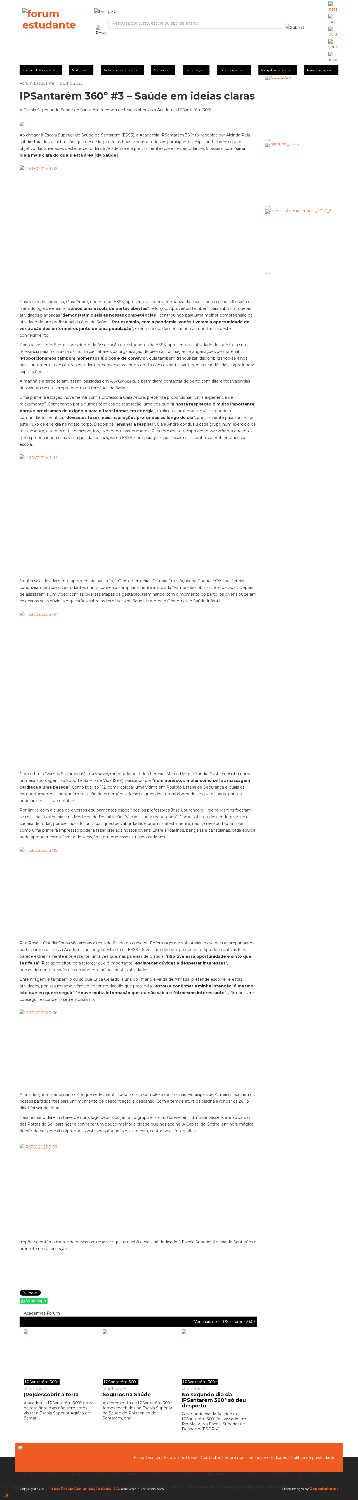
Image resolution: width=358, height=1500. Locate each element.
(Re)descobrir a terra (51, 1394)
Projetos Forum (275, 70)
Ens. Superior (232, 70)
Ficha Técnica (147, 1457)
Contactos (211, 1457)
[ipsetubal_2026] (302, 173)
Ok (6, 1495)
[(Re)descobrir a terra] (61, 1357)
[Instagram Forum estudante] (332, 7)
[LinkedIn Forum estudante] (332, 57)
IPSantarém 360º (238, 1321)
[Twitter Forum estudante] (332, 32)
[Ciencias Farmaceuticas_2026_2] (302, 240)
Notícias (79, 70)
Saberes (161, 70)
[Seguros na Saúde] (138, 1357)
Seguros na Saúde (127, 1394)
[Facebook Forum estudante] (332, 19)
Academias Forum (120, 70)
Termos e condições (267, 1457)
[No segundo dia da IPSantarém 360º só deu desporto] (217, 1357)
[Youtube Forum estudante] (332, 44)
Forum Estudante (38, 70)
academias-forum (41, 1313)
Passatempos (319, 70)
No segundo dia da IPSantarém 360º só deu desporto (214, 1400)
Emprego (194, 70)
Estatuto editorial (180, 1457)
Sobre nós (234, 1457)
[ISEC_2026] (302, 106)
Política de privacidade (312, 1457)
